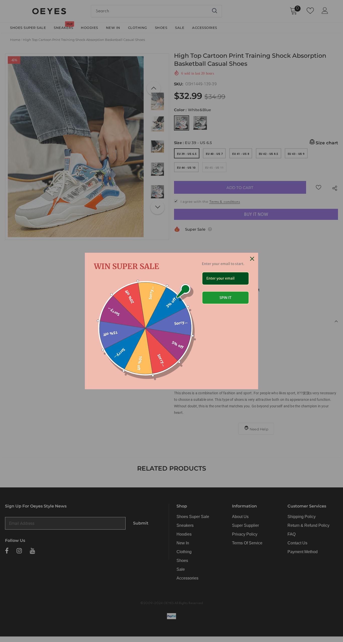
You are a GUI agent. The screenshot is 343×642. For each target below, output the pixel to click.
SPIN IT (225, 297)
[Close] (252, 259)
